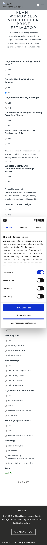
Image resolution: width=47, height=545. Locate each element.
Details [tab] (23, 227)
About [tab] (38, 227)
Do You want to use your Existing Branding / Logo (23, 114)
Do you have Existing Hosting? (22, 97)
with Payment (14, 355)
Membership (12, 360)
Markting (10, 440)
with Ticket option (16, 350)
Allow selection (24, 315)
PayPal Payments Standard (20, 410)
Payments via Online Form (19, 390)
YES (9, 69)
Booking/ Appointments (18, 420)
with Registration (15, 345)
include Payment (15, 385)
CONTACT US (23, 532)
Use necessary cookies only (23, 323)
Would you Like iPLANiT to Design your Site (20, 131)
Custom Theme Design (18, 204)
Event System (12, 335)
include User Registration (19, 370)
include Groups (14, 380)
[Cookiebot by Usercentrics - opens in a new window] (33, 220)
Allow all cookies (23, 308)
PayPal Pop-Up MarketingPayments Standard (21, 457)
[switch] (40, 280)
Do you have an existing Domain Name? (23, 62)
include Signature (15, 375)
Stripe (10, 405)
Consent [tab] (8, 227)
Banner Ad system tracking (20, 463)
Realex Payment (15, 400)
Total (7, 468)
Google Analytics (15, 446)
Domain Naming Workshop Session (20, 80)
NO (9, 74)
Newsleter (12, 451)
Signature (12, 415)
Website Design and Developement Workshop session (19, 169)
